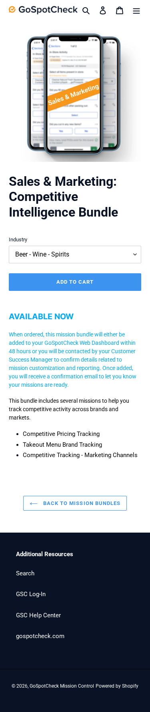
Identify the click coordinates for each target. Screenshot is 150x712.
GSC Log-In (31, 594)
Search (25, 573)
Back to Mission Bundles (81, 503)
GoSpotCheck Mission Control (62, 686)
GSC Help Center (38, 615)
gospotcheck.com (40, 636)
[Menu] (136, 10)
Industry (18, 240)
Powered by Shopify (117, 686)
